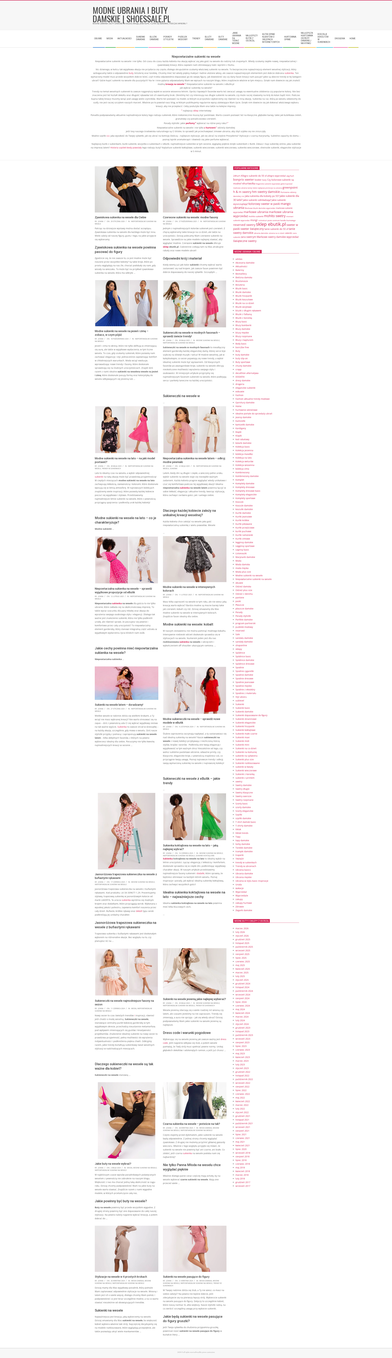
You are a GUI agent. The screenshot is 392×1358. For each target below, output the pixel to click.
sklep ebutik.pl (271, 224)
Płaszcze (240, 604)
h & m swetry (242, 192)
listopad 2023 (242, 1031)
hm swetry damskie (266, 191)
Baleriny (240, 270)
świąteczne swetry (244, 241)
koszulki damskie (244, 509)
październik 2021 (244, 1123)
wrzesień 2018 (243, 1152)
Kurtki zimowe (243, 538)
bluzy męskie (242, 332)
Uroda (239, 884)
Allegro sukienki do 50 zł (254, 175)
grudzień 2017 (243, 1182)
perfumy (190, 123)
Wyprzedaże (242, 895)
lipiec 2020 (241, 1149)
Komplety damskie (245, 483)
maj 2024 (240, 1009)
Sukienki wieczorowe (246, 770)
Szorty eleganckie (244, 810)
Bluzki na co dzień (245, 303)
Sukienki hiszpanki (245, 726)
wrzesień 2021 (243, 1127)
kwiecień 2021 (243, 1145)
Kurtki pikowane (244, 523)
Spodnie (240, 667)
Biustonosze (242, 281)
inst (242, 196)
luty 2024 (240, 1020)
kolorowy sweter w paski (264, 204)
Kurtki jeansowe (244, 516)
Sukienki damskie (244, 711)
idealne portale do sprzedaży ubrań (254, 413)
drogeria (240, 384)
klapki (238, 431)
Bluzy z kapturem (244, 340)
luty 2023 (240, 1064)
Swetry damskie (244, 785)
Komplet (240, 479)
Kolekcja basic (243, 446)
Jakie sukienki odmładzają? (257, 199)
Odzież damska (243, 586)
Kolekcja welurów (244, 461)
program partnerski (246, 623)
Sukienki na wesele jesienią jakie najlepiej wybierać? (194, 999)
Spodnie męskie (244, 685)
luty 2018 (240, 1178)
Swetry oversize (243, 796)
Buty (238, 351)
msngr (254, 220)
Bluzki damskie (243, 292)
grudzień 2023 (243, 1027)
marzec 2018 (242, 1174)
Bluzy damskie (243, 328)
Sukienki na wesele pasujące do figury (186, 1276)
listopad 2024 (242, 987)
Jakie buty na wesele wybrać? (113, 1163)
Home (238, 406)
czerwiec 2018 (243, 1163)
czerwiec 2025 (243, 961)
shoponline (241, 645)
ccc (108, 135)
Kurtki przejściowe (245, 527)
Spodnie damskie (244, 674)
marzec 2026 (242, 928)
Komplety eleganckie (246, 494)
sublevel (240, 700)
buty (131, 73)
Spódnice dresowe (245, 663)
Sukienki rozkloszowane (248, 763)
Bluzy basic (241, 321)
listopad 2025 (242, 943)
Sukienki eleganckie (246, 722)
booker (258, 179)
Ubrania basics (243, 869)
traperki (240, 855)
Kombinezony (242, 472)
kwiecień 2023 (243, 1057)
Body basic (241, 343)
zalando (288, 233)
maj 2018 (240, 1167)
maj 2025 (240, 965)
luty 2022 (240, 1108)
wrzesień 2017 (243, 1185)
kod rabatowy (242, 439)
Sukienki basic (243, 707)
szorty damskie (243, 807)
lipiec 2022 (241, 1090)
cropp (238, 369)
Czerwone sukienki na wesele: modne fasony (190, 217)
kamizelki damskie (245, 424)
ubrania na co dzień (276, 233)
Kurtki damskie (243, 512)
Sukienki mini (242, 744)
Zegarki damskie (244, 910)
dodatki (200, 873)
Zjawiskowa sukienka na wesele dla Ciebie (120, 217)
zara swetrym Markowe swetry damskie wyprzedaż (270, 237)
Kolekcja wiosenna (245, 465)
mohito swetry (275, 216)
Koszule (239, 501)
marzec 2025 (242, 972)
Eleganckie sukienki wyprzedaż (268, 184)
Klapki (239, 435)
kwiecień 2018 (243, 1171)
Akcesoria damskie (245, 262)
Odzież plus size (244, 590)
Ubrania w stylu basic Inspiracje (252, 880)
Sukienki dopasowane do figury (251, 715)
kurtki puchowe (243, 531)
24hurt (236, 175)
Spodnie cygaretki (245, 671)
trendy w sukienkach (111, 468)
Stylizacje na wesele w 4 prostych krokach (121, 1276)
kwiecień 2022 (243, 1101)
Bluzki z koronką (244, 317)
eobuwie (240, 391)
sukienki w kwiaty (244, 766)
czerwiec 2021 (243, 1138)
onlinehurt (262, 220)
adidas (239, 259)
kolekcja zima (242, 468)
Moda (133, 1008)
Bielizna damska (244, 277)
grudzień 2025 (243, 939)
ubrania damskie (261, 233)
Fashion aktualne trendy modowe (253, 398)
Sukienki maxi (243, 737)
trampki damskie (244, 851)
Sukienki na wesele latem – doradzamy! (119, 704)
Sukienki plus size (245, 759)
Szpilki (239, 814)
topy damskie (242, 840)
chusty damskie (243, 365)
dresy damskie (243, 380)
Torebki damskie (244, 847)
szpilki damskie (243, 818)
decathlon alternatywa (247, 373)
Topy (238, 836)
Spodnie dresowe (244, 678)
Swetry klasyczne (244, 792)
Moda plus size (243, 571)
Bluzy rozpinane (244, 336)
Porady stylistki (243, 615)
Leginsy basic (242, 549)
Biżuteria (240, 284)
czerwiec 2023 (243, 1049)
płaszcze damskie (244, 608)
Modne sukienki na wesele (208, 340)
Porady (239, 612)
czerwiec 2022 (243, 1093)
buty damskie (242, 354)
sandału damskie (244, 638)
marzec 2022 (242, 1105)
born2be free (242, 347)
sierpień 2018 (242, 1156)
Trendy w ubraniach (246, 866)
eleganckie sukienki (245, 387)
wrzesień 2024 (243, 994)
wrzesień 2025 (243, 950)
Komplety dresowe (245, 487)
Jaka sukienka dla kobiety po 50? (262, 195)
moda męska (242, 568)
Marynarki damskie (245, 557)
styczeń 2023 (242, 1068)
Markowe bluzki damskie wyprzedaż (260, 208)
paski (238, 601)
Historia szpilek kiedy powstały (126, 147)
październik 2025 (244, 946)
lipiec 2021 (241, 1134)
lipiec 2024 (241, 1001)
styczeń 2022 (242, 1112)
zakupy (239, 899)
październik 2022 (244, 1079)
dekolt (139, 911)
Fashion (239, 395)
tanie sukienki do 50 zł (276, 228)
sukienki (99, 476)
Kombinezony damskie (247, 476)
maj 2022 (240, 1097)
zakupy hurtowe (244, 902)
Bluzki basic (242, 288)
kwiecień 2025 (243, 968)
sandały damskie (244, 641)
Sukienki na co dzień (246, 748)
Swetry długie (242, 788)
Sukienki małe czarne (246, 733)
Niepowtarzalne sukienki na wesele (179, 343)
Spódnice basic (243, 656)
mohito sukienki (256, 216)
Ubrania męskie (244, 877)
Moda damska (205, 1128)
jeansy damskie (243, 417)
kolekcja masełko (244, 454)
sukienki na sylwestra (246, 755)
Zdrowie (240, 906)
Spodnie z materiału (246, 693)
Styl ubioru (241, 696)
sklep (195, 110)
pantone (240, 597)
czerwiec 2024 (243, 1005)
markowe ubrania (256, 212)
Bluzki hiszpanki (244, 295)
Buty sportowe (243, 362)
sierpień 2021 (242, 1130)
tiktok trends (242, 833)
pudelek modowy (244, 626)
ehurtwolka (248, 183)
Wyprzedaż (241, 891)
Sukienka (122, 726)
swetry (239, 781)
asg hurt (290, 175)
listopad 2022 (242, 1075)
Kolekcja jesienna (244, 450)
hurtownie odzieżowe (246, 409)
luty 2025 (240, 976)
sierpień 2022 (242, 1086)
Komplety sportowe (245, 498)
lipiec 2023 (241, 1046)
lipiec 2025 (241, 957)
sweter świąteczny (252, 229)
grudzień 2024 (243, 983)
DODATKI (240, 376)
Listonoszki (241, 553)
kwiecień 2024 (243, 1013)
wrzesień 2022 (243, 1082)
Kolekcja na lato (244, 457)
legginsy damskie (244, 542)
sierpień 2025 (242, 954)
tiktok (238, 829)
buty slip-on (242, 358)
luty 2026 (240, 932)
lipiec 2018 (241, 1160)
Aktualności (241, 266)
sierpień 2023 (242, 1042)
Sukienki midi (242, 741)
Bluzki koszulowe (244, 299)
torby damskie (243, 844)
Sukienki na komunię (246, 752)
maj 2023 (240, 1053)
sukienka (289, 73)
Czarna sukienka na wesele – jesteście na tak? (191, 1123)
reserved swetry (244, 225)
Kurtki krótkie (242, 520)
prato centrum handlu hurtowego (282, 220)
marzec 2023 (242, 1060)
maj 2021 (240, 1141)
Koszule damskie (244, 505)
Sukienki (173, 468)
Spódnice (240, 652)
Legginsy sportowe (245, 546)
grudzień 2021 (243, 1116)
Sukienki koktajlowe (205, 855)
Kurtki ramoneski (244, 535)
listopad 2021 (242, 1119)
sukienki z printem (245, 777)
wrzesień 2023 (243, 1038)
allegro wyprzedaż (276, 175)
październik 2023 (244, 1035)
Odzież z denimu (244, 593)
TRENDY (240, 858)
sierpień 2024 (242, 998)
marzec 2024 (242, 1016)
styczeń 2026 (242, 935)
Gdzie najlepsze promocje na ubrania (267, 188)
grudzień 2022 (243, 1071)
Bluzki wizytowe (244, 306)
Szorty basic (242, 803)
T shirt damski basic (246, 822)
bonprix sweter (243, 179)
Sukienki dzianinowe (246, 718)
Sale (238, 634)
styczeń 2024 (242, 1024)
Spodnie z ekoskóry (245, 689)
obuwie (239, 582)
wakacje (240, 888)
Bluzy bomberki (243, 325)
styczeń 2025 (242, 979)
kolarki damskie (243, 443)
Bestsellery (241, 273)
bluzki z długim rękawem (248, 310)
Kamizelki (240, 420)
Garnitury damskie (245, 402)
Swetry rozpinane (244, 799)
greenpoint (290, 187)
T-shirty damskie (244, 825)
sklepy (239, 649)
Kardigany (241, 428)
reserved (240, 630)
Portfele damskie (244, 619)
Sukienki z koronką (245, 774)
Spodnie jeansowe (245, 682)
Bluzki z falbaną (244, 314)
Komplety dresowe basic (248, 490)
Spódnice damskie (245, 660)
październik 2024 (244, 990)
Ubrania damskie (244, 873)
